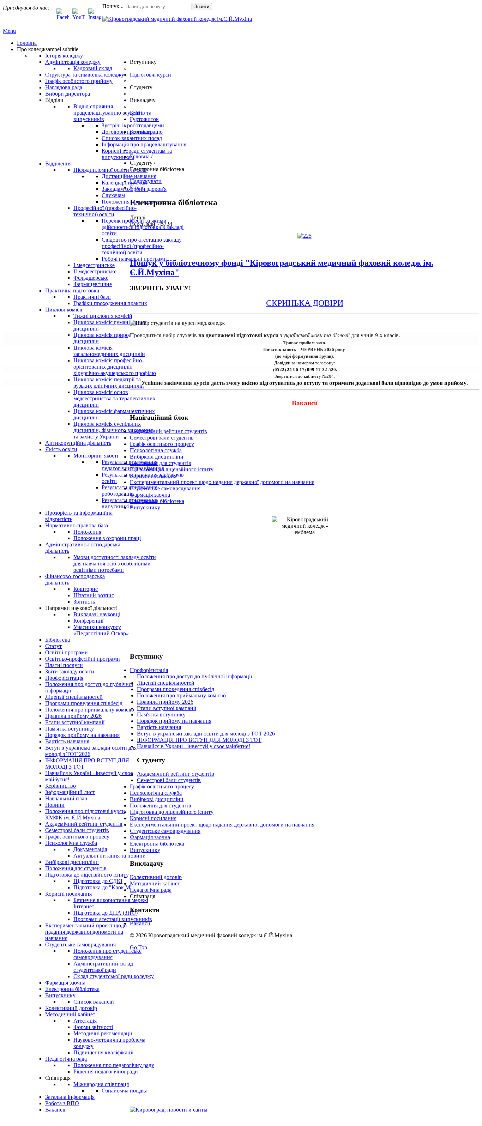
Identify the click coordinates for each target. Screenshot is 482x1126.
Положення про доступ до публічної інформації (194, 676)
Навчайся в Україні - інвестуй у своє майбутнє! (193, 746)
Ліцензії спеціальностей (165, 683)
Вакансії (140, 923)
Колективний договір (156, 877)
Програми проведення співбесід (175, 689)
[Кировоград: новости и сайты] (168, 1110)
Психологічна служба (156, 450)
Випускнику (145, 507)
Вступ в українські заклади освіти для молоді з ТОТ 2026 (206, 734)
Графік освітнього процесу (162, 444)
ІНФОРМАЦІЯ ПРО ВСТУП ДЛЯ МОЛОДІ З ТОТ (199, 740)
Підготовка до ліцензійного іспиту (171, 469)
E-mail (137, 187)
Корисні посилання (153, 476)
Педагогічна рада (150, 890)
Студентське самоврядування (165, 488)
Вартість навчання (159, 727)
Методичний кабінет (155, 883)
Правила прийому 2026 (165, 702)
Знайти (201, 6)
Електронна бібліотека (157, 501)
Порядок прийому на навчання (174, 721)
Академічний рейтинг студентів (168, 431)
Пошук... (112, 6)
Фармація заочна (150, 495)
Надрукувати (146, 181)
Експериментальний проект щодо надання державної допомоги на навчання (222, 482)
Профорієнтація (149, 670)
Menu (9, 31)
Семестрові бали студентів (162, 438)
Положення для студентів (160, 463)
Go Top (138, 947)
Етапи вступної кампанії (166, 708)
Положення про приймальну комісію (181, 695)
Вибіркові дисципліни (156, 457)
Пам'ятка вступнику (161, 715)
